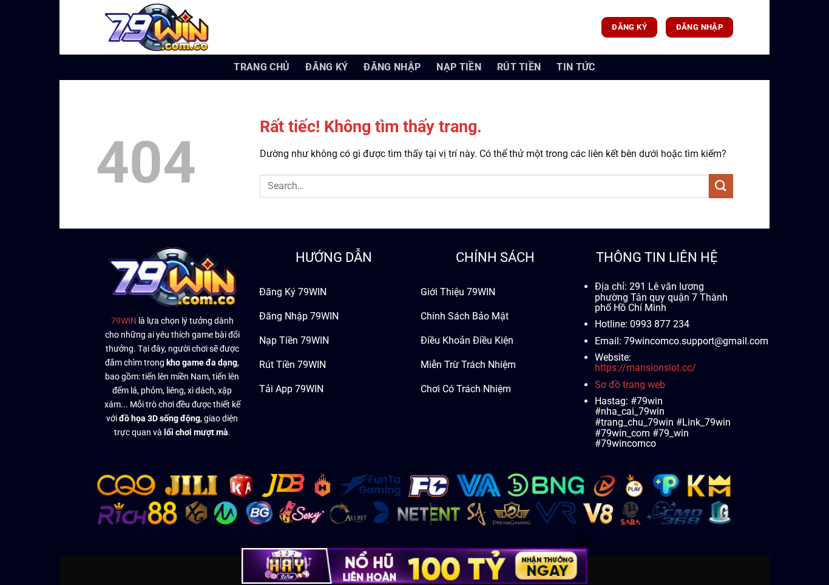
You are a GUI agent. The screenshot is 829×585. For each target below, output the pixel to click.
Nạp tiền (458, 67)
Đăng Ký (326, 67)
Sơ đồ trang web (630, 384)
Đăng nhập (392, 67)
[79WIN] (156, 27)
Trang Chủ (261, 67)
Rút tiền (519, 67)
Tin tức (576, 67)
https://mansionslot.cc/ (645, 367)
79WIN (124, 321)
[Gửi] (721, 186)
